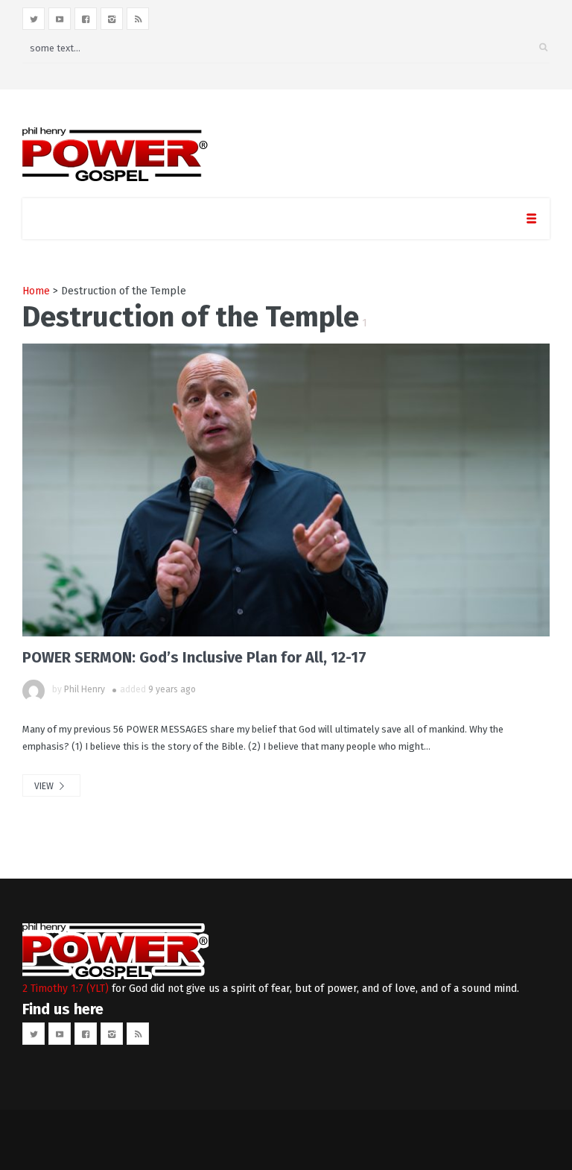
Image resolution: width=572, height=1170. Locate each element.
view (45, 786)
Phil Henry (84, 689)
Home (36, 291)
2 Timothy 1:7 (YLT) (65, 988)
